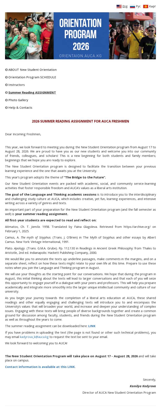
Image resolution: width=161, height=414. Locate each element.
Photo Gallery (18, 100)
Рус (138, 6)
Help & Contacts (20, 108)
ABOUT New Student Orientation (32, 70)
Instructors (16, 85)
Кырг (152, 6)
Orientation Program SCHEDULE (32, 77)
